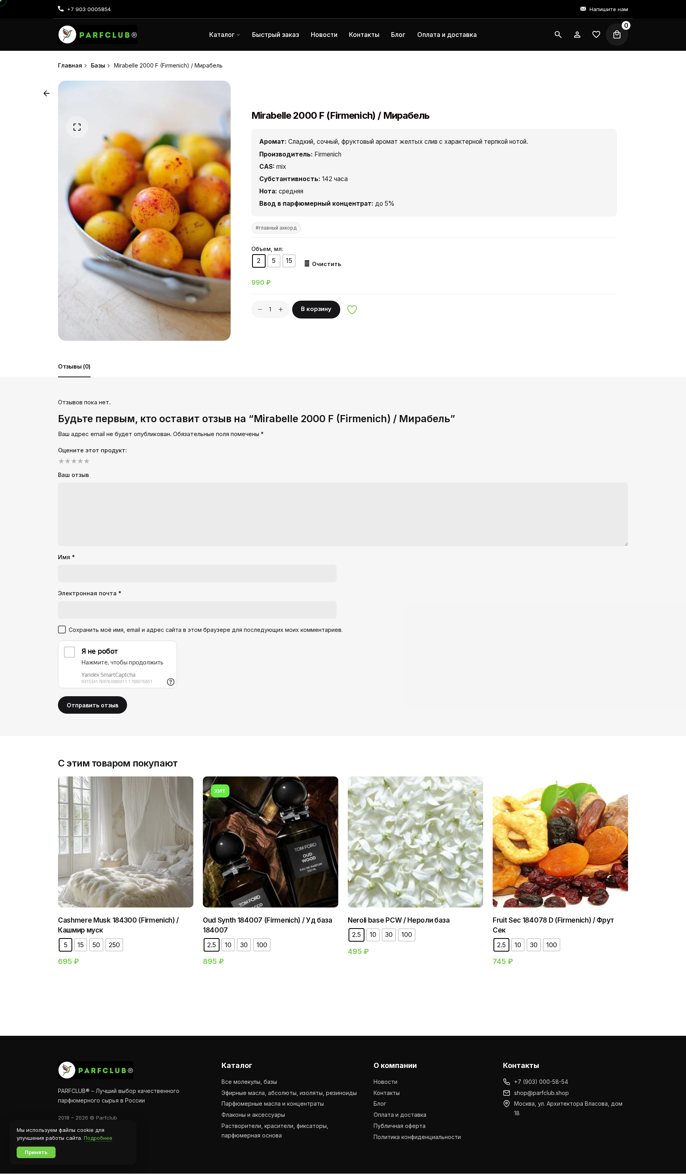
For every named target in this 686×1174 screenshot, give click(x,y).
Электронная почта (89, 593)
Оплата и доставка (400, 1114)
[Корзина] (617, 34)
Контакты (387, 1092)
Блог (380, 1103)
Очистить (326, 264)
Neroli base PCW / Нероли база (399, 920)
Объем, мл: (267, 248)
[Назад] (46, 93)
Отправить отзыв (92, 705)
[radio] (259, 261)
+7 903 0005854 (89, 9)
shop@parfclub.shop (541, 1092)
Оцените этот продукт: (92, 450)
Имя (66, 557)
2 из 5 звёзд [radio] (66, 461)
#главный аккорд (276, 228)
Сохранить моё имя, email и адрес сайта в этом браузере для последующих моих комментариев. (206, 629)
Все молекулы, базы (249, 1081)
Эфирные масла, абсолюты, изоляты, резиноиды (289, 1092)
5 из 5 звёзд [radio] (85, 461)
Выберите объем (126, 869)
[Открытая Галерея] (77, 127)
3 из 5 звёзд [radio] (73, 461)
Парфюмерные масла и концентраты (273, 1103)
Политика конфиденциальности (417, 1136)
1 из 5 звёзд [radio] (60, 461)
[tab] (74, 367)
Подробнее (98, 1138)
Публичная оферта (400, 1125)
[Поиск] (558, 34)
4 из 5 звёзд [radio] (79, 461)
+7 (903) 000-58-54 (541, 1081)
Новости (385, 1081)
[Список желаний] (577, 34)
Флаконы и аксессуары (253, 1114)
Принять (36, 1152)
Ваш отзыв (73, 474)
